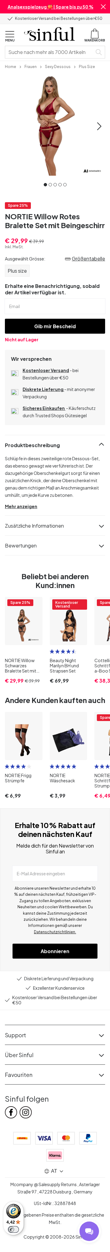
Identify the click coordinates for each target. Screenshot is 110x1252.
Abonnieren (55, 951)
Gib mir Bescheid (55, 326)
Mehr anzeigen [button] (21, 506)
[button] (103, 6)
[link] (10, 66)
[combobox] (50, 52)
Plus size (17, 270)
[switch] (13, 1229)
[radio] (52, 651)
